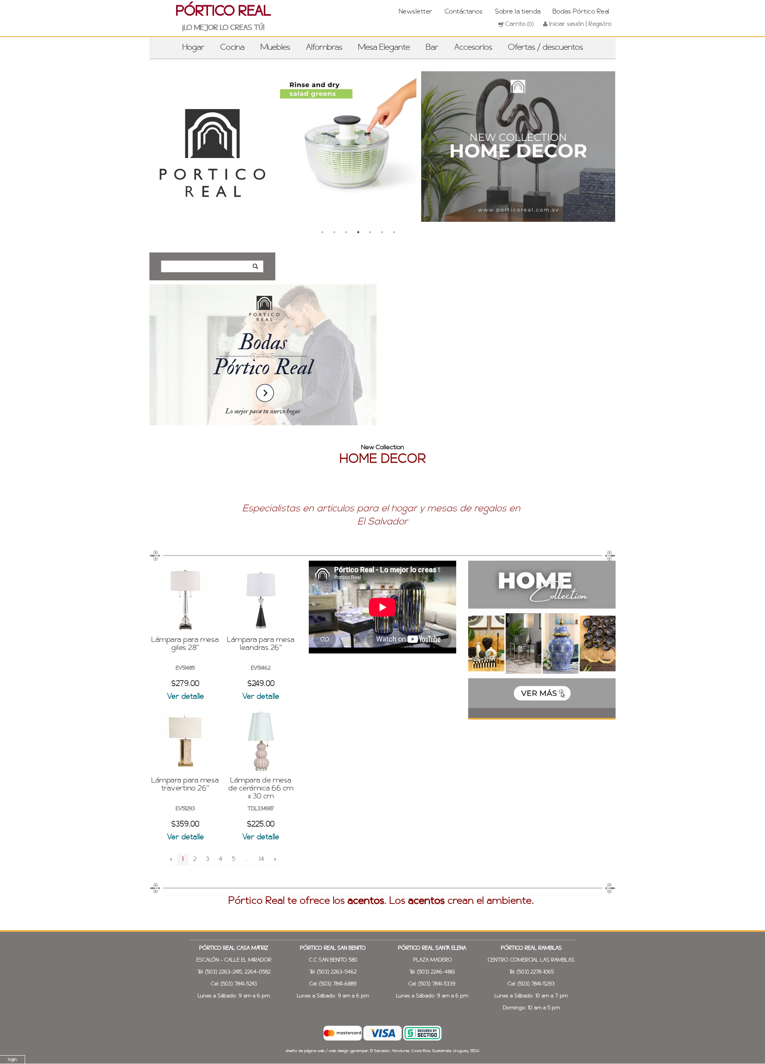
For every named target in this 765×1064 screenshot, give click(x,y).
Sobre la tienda (517, 12)
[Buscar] (255, 266)
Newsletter (416, 12)
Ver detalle (185, 696)
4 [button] (358, 232)
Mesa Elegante (384, 48)
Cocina (232, 48)
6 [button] (382, 232)
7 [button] (394, 232)
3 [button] (346, 232)
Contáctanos (464, 12)
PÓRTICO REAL (223, 12)
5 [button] (370, 232)
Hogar (193, 48)
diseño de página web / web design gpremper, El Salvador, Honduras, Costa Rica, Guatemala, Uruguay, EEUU (382, 1051)
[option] (300, 144)
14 (261, 859)
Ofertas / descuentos (545, 48)
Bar (432, 48)
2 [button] (334, 232)
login (12, 1060)
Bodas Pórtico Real (581, 12)
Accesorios (473, 48)
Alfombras (324, 48)
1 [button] (322, 232)
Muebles (275, 48)
